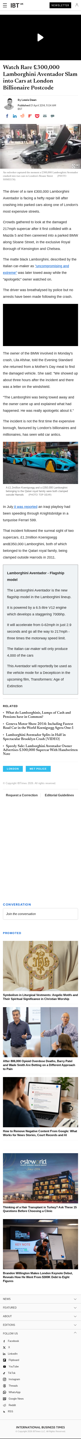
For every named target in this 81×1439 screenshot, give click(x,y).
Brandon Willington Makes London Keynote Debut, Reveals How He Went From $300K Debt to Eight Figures (38, 1277)
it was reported (25, 507)
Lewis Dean (29, 100)
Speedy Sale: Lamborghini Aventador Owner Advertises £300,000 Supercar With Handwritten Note (40, 750)
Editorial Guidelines (59, 795)
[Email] (44, 115)
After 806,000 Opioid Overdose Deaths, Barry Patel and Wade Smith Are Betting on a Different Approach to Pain (39, 1065)
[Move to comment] (52, 115)
